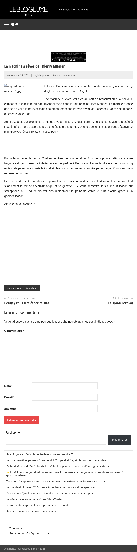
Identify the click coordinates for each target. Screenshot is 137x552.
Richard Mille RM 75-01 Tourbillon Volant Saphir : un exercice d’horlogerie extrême (58, 466)
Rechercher (13, 432)
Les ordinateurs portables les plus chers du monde (38, 505)
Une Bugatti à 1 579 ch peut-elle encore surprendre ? (39, 454)
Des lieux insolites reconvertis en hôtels (31, 511)
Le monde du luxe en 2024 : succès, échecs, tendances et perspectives (51, 487)
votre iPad (24, 113)
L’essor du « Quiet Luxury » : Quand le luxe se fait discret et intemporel (50, 493)
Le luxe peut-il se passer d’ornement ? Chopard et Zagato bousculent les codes (56, 460)
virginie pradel (41, 75)
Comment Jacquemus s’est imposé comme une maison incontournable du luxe (55, 481)
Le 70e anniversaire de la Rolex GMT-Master (34, 499)
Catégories (16, 528)
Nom (8, 386)
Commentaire (14, 330)
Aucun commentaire (64, 75)
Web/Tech (31, 287)
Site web (10, 408)
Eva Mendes (99, 103)
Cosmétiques (14, 287)
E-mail (9, 397)
